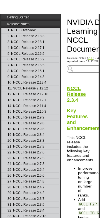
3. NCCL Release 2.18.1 (26, 42)
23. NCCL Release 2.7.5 (26, 158)
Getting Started (18, 17)
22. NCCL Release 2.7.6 (26, 152)
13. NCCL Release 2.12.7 (27, 100)
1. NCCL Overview (22, 30)
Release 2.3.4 (76, 94)
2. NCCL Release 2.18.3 (26, 36)
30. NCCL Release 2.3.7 (26, 199)
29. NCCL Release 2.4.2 (26, 193)
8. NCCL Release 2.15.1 (26, 71)
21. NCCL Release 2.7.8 (26, 146)
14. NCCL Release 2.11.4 (27, 106)
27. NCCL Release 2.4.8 (26, 181)
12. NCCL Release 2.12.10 (28, 94)
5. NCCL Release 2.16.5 (26, 54)
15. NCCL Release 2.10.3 (27, 111)
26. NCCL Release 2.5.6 (26, 175)
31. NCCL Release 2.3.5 (26, 205)
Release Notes (18, 24)
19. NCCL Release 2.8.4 (26, 135)
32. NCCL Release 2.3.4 (26, 210)
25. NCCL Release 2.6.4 (26, 170)
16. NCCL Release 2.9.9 (26, 117)
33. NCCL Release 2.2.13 (27, 216)
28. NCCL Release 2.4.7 (26, 187)
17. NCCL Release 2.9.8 (26, 123)
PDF (90, 58)
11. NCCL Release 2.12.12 (28, 88)
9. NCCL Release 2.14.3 (26, 77)
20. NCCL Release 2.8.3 (26, 141)
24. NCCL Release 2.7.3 (26, 164)
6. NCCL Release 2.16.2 (26, 59)
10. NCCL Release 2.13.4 (27, 82)
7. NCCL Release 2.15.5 (26, 65)
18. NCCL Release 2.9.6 (26, 129)
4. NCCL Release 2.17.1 (26, 48)
